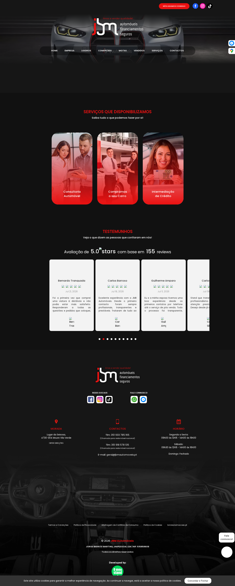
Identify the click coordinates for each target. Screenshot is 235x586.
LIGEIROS (86, 50)
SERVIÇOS (157, 50)
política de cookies (170, 580)
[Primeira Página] (117, 19)
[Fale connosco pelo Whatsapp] (134, 399)
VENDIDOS (139, 50)
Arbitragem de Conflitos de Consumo (120, 525)
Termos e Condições (58, 525)
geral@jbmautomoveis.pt (121, 454)
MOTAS (123, 50)
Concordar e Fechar (198, 580)
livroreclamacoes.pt (177, 525)
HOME (54, 50)
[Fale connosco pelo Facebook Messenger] (143, 399)
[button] (100, 337)
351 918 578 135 (120, 444)
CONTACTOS (177, 50)
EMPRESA (69, 50)
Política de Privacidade (85, 525)
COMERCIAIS (105, 50)
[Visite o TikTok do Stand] (109, 399)
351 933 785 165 (120, 435)
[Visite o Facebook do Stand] (90, 399)
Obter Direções (56, 443)
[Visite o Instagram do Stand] (99, 399)
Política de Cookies (153, 525)
